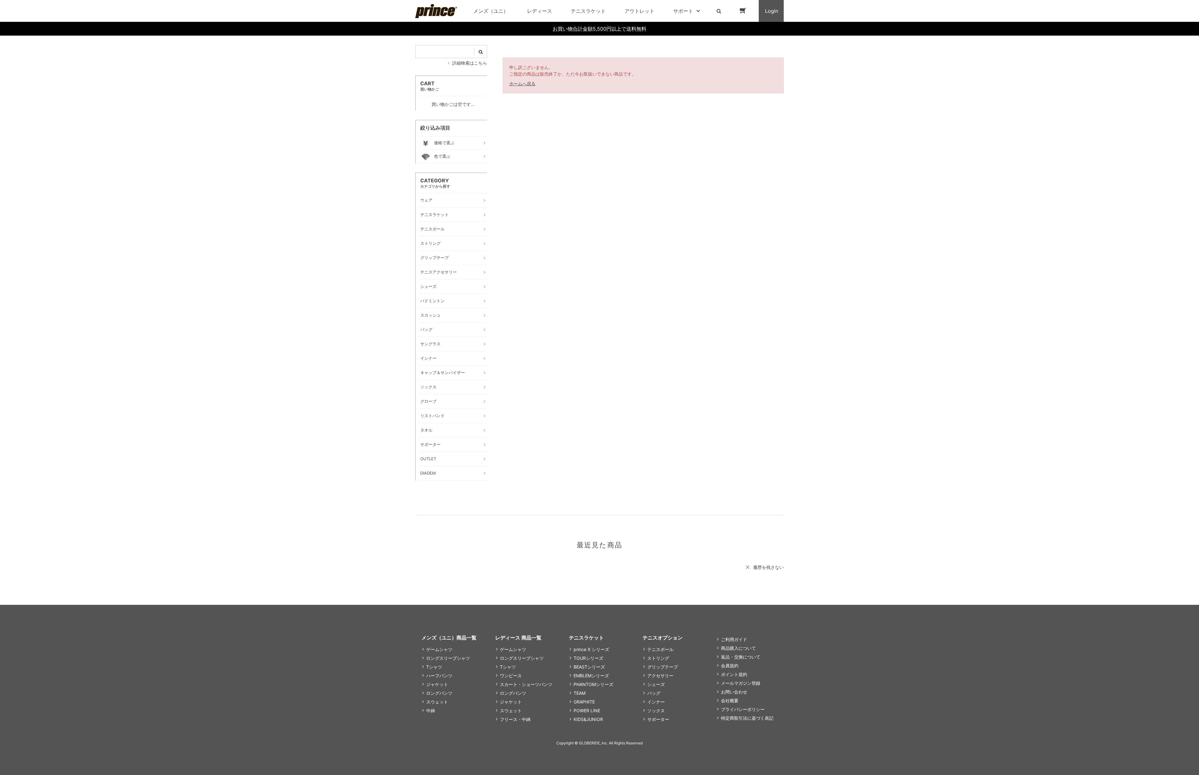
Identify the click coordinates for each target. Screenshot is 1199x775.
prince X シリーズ (591, 649)
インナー (656, 701)
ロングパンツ (439, 693)
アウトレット (639, 11)
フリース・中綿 (515, 719)
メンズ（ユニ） (490, 11)
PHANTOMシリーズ (593, 684)
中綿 (430, 710)
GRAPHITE (584, 701)
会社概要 (729, 700)
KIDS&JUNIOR (588, 719)
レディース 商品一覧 (518, 637)
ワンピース (511, 675)
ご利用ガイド (734, 639)
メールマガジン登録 (740, 683)
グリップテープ (662, 666)
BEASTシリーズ (589, 666)
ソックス (656, 710)
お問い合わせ (734, 691)
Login (771, 11)
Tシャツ (434, 666)
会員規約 (729, 665)
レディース (539, 11)
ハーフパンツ (439, 675)
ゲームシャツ (439, 649)
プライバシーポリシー (743, 709)
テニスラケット (588, 11)
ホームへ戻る (522, 83)
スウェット (437, 701)
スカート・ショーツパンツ (526, 684)
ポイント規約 (734, 674)
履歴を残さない (768, 567)
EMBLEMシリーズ (591, 675)
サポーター (658, 719)
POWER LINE (587, 710)
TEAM (579, 693)
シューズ (656, 684)
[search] (480, 51)
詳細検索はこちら (469, 63)
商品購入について (738, 648)
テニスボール (660, 649)
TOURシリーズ (588, 658)
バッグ (653, 693)
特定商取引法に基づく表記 (747, 718)
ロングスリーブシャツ (448, 658)
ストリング (658, 658)
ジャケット (437, 684)
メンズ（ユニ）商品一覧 (449, 637)
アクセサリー (660, 675)
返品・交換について (740, 656)
